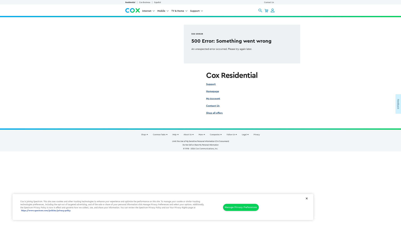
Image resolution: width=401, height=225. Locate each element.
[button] (260, 10)
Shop (143, 134)
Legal (244, 134)
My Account (213, 98)
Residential (130, 2)
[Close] (306, 198)
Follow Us (231, 134)
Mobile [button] (161, 11)
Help (174, 134)
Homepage (212, 91)
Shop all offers (214, 113)
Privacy (257, 134)
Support (211, 84)
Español (157, 2)
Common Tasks (159, 134)
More (201, 134)
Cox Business (144, 2)
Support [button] (195, 11)
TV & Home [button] (177, 11)
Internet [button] (146, 11)
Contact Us (269, 2)
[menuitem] (148, 11)
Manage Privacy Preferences (241, 207)
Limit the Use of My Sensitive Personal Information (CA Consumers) (200, 141)
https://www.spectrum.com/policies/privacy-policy (45, 211)
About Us (188, 134)
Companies (215, 134)
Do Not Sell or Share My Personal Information (201, 145)
